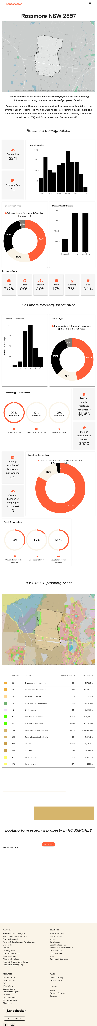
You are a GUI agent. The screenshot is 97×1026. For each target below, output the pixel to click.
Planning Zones (9, 956)
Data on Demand (10, 939)
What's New (8, 986)
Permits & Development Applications (19, 942)
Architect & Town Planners (61, 947)
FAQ (4, 983)
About (52, 990)
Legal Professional (58, 945)
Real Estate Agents (11, 991)
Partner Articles (10, 1000)
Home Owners (56, 936)
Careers (53, 996)
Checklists (7, 1003)
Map (52, 956)
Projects (6, 947)
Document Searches (59, 959)
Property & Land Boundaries (15, 962)
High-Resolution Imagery (14, 933)
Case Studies (9, 980)
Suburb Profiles (57, 933)
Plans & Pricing (56, 977)
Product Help (9, 977)
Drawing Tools (9, 950)
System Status (9, 989)
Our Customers (57, 953)
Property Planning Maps (13, 964)
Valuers (53, 939)
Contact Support (57, 993)
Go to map (48, 844)
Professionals (56, 950)
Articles (6, 994)
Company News (10, 997)
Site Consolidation (11, 953)
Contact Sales (56, 980)
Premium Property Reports (15, 936)
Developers (55, 942)
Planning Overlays (11, 959)
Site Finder (8, 945)
